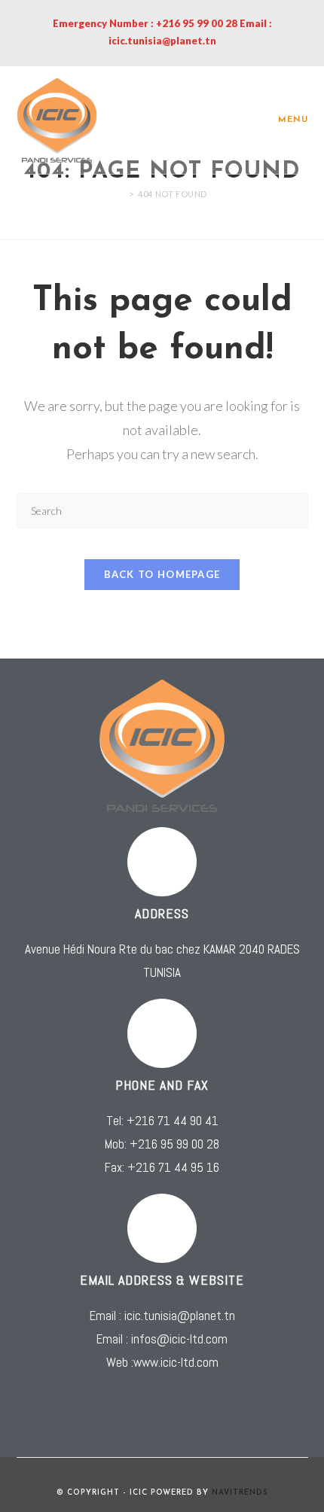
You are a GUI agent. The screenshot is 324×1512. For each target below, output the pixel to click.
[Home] (120, 194)
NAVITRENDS (240, 1493)
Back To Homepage (162, 574)
